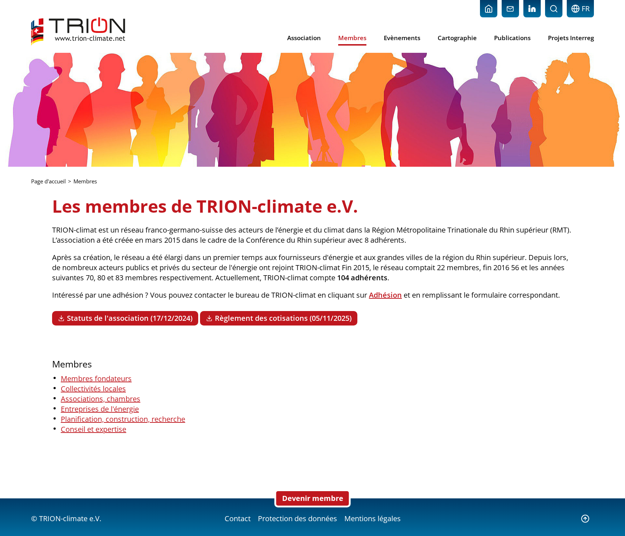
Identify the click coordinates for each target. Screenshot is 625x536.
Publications (512, 38)
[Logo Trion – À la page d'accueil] (78, 31)
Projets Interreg (571, 38)
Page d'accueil (48, 181)
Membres (352, 38)
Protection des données (297, 518)
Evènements (402, 38)
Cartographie (457, 38)
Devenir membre (312, 498)
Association (304, 38)
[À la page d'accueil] (488, 8)
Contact (238, 518)
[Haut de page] (585, 518)
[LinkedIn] (532, 8)
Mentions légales (372, 518)
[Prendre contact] (510, 8)
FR (585, 8)
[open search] (553, 8)
